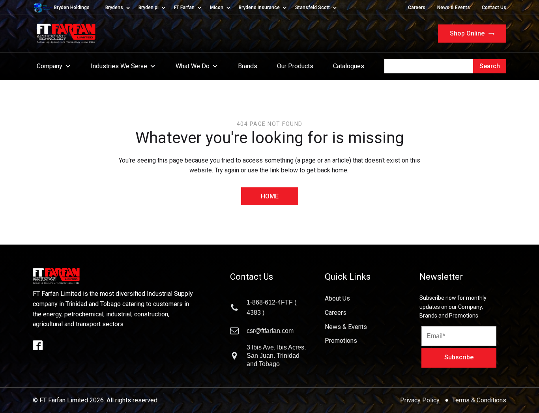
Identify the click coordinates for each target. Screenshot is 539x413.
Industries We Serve (119, 66)
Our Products (295, 66)
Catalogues (348, 66)
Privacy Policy (420, 400)
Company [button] (49, 66)
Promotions (341, 340)
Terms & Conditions (479, 400)
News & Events (453, 7)
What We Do (193, 66)
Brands (247, 66)
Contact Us (494, 7)
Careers (416, 7)
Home (270, 196)
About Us (337, 298)
